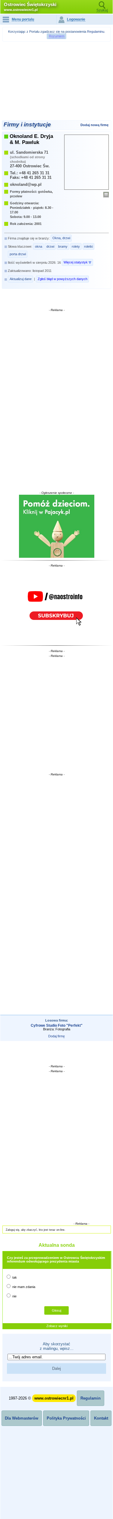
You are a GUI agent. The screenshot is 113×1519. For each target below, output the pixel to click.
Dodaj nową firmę (94, 125)
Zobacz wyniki (56, 1326)
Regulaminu (95, 31)
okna (38, 246)
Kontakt (101, 1418)
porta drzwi (18, 254)
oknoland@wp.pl (26, 184)
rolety (76, 246)
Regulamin (90, 1398)
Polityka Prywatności (66, 1418)
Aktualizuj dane (21, 279)
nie (14, 1296)
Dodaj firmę (56, 1036)
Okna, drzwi (61, 238)
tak (14, 1277)
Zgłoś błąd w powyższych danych (62, 279)
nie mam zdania (23, 1287)
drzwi (50, 246)
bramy (62, 246)
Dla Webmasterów (21, 1418)
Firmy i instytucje (27, 124)
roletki (88, 246)
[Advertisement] (57, 59)
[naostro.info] (56, 605)
